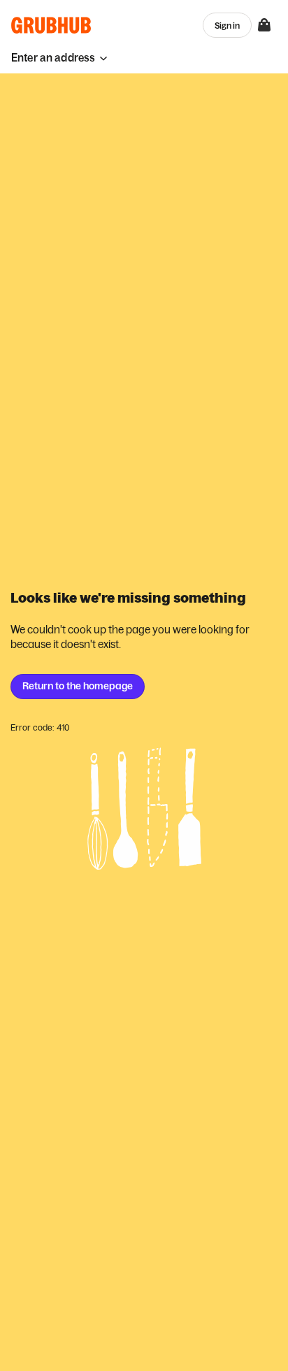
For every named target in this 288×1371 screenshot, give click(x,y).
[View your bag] (264, 25)
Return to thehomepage (77, 686)
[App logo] (51, 25)
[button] (59, 57)
